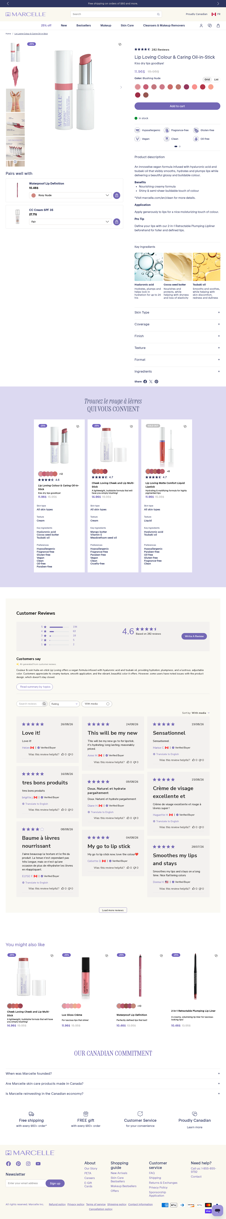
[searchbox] (29, 704)
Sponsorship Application (157, 1193)
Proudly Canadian (196, 14)
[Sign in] (201, 25)
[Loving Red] (203, 87)
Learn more (194, 1127)
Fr (218, 14)
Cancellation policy (100, 1209)
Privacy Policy (158, 1187)
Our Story (90, 1168)
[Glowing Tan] (178, 87)
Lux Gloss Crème (72, 1015)
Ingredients (177, 372)
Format (177, 360)
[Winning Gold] (211, 87)
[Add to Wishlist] (120, 44)
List (216, 79)
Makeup (105, 25)
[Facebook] (8, 1163)
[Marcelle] (26, 14)
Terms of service (96, 1204)
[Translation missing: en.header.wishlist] (210, 25)
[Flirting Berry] (146, 87)
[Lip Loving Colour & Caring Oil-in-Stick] (59, 444)
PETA (87, 1173)
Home (8, 34)
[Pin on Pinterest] (156, 381)
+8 (168, 471)
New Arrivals (119, 1173)
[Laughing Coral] (170, 87)
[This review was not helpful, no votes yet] (69, 754)
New (64, 25)
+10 (139, 1006)
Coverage (177, 324)
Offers (115, 1191)
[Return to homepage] (30, 1152)
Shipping (155, 1178)
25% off (46, 25)
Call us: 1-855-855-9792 (203, 1170)
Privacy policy (75, 1204)
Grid (207, 79)
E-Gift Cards (88, 1184)
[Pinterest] (18, 1163)
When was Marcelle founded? (113, 1074)
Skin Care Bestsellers (118, 1179)
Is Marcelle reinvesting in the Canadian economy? (113, 1094)
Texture (177, 348)
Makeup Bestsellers (123, 1186)
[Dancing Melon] (195, 87)
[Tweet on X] (151, 381)
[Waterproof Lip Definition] (140, 976)
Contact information (140, 1204)
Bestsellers (83, 25)
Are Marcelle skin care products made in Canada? (113, 1084)
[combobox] (64, 704)
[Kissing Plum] (186, 87)
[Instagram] (28, 1163)
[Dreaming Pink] (162, 87)
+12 (61, 473)
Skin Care (127, 25)
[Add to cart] (116, 195)
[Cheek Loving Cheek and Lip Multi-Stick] (113, 444)
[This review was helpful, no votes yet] (62, 754)
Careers (89, 1178)
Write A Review (194, 636)
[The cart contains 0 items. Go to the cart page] (218, 25)
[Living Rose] (154, 87)
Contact (196, 1176)
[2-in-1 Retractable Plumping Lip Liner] (195, 976)
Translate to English (167, 754)
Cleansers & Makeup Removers (164, 25)
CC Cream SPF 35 (41, 210)
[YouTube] (38, 1163)
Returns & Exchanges (163, 1182)
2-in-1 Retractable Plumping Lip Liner (193, 1010)
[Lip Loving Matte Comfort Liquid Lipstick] (166, 444)
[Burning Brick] (138, 95)
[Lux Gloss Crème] (85, 976)
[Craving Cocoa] (146, 95)
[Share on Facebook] (145, 381)
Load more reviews (113, 910)
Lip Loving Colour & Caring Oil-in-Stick (31, 34)
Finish (177, 336)
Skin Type (177, 313)
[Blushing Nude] (138, 87)
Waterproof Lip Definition (46, 183)
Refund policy (57, 1204)
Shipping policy (116, 1204)
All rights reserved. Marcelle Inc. (25, 1204)
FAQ (152, 1173)
